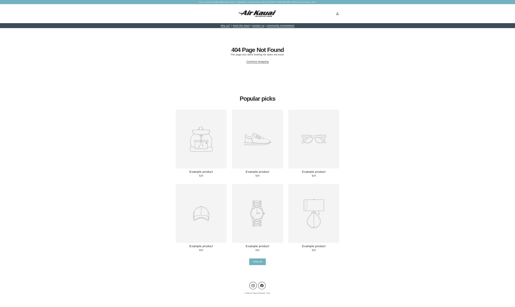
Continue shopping (257, 61)
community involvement (280, 25)
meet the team (241, 25)
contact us (258, 25)
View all (257, 261)
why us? (225, 25)
